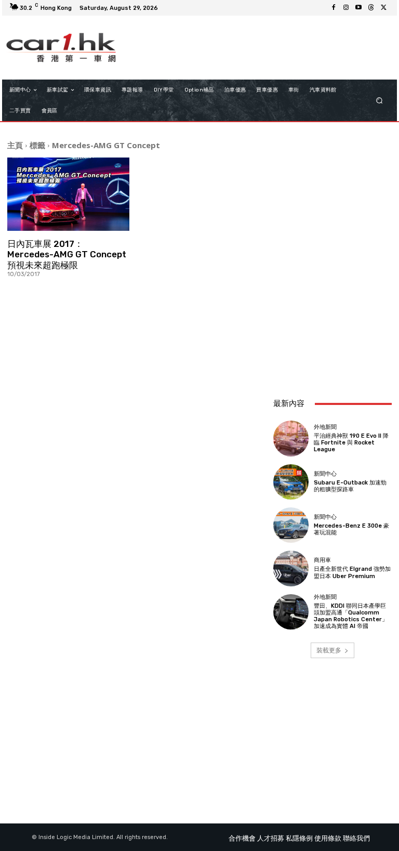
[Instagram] (346, 8)
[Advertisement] (332, 333)
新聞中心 (325, 474)
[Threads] (371, 8)
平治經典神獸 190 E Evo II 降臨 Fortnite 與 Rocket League (351, 443)
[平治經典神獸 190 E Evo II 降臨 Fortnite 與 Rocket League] (291, 438)
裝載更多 (328, 650)
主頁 (15, 145)
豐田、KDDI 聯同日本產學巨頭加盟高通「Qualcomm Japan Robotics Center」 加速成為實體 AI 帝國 (351, 616)
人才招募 (270, 838)
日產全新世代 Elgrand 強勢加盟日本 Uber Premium (352, 572)
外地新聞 (325, 427)
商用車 (322, 560)
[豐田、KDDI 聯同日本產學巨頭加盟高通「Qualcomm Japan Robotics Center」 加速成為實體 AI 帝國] (291, 612)
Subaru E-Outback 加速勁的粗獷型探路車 (350, 486)
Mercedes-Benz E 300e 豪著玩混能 (351, 529)
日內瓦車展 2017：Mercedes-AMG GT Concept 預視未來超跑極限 (66, 254)
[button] (379, 100)
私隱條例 (299, 838)
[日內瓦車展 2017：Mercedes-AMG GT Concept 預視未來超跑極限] (68, 194)
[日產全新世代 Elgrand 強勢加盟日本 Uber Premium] (291, 568)
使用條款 (327, 838)
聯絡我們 (356, 838)
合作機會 (242, 838)
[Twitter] (383, 8)
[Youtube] (358, 8)
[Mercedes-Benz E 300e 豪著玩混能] (291, 525)
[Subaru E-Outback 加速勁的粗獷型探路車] (291, 482)
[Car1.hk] (61, 47)
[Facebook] (333, 8)
